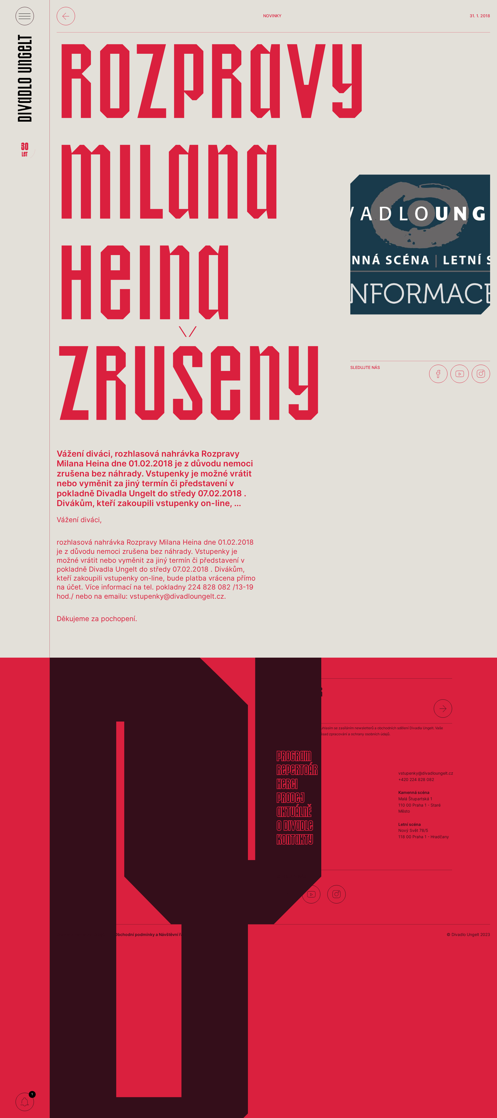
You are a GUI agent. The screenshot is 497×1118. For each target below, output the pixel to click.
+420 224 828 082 (416, 779)
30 (24, 150)
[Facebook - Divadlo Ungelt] (438, 374)
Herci (287, 785)
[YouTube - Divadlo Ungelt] (459, 374)
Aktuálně (294, 812)
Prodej (290, 798)
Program (294, 757)
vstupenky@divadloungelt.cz (425, 773)
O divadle (295, 826)
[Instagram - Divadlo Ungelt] (481, 374)
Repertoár (297, 770)
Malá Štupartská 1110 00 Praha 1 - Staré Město (419, 804)
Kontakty (295, 840)
